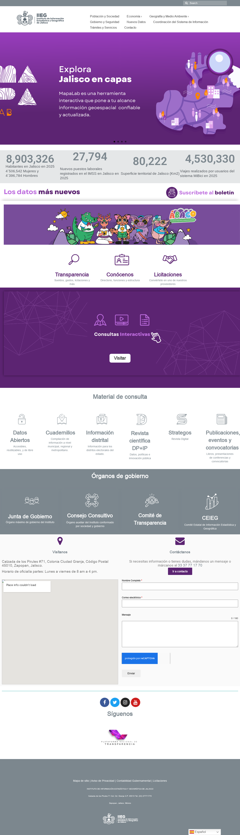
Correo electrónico (132, 597)
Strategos (180, 433)
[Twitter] (115, 702)
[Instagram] (125, 702)
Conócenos (120, 274)
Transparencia (72, 274)
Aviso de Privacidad (102, 780)
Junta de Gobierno (30, 516)
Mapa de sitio (81, 780)
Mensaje (126, 614)
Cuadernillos (60, 433)
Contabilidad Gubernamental (134, 780)
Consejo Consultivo (90, 515)
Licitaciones (168, 274)
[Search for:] (205, 3)
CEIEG (210, 518)
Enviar (131, 673)
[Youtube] (135, 702)
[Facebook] (104, 702)
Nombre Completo (132, 580)
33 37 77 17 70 (190, 565)
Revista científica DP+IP (139, 440)
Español (200, 832)
